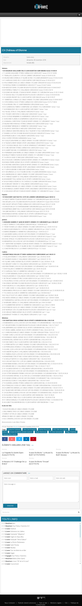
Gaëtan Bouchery (44, 429)
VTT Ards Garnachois (56, 432)
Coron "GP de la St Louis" (21, 561)
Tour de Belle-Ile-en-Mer (18, 550)
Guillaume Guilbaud (14, 429)
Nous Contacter (10, 603)
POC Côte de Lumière (60, 429)
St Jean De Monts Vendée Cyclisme (21, 432)
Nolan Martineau (41, 432)
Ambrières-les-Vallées (17, 531)
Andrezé (13, 529)
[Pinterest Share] (33, 439)
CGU (66, 603)
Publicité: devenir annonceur (27, 603)
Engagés (8, 556)
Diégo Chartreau (71, 432)
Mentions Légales (56, 603)
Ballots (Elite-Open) (19, 558)
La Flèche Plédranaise (17, 542)
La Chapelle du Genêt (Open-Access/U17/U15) (13, 454)
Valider (78, 512)
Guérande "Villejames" (18, 534)
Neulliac (13, 548)
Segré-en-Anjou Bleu (17, 537)
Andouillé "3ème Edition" (18, 539)
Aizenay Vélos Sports (10, 434)
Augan (12, 553)
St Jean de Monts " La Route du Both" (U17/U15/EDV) (41, 454)
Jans (14, 523)
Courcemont (15, 564)
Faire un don (43, 603)
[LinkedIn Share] (26, 439)
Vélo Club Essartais (30, 429)
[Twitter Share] (19, 439)
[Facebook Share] (5, 439)
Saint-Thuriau (15, 545)
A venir (8, 529)
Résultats (15, 426)
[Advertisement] (12, 30)
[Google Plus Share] (12, 439)
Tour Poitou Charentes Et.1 (21, 526)
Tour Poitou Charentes (19, 556)
